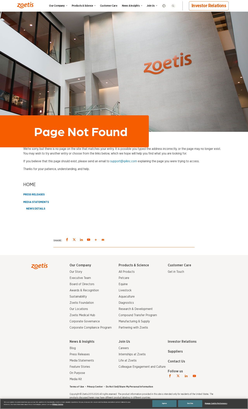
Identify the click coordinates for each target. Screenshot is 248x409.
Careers (124, 348)
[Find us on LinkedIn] (186, 376)
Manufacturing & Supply (134, 321)
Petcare (124, 278)
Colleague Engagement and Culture (142, 366)
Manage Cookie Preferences (216, 403)
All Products (127, 271)
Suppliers (175, 351)
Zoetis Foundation (82, 302)
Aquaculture (127, 296)
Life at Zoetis (128, 360)
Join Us (151, 5)
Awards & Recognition (84, 290)
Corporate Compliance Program (91, 327)
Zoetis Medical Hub (82, 315)
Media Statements (36, 202)
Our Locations (79, 309)
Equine (123, 284)
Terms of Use (77, 387)
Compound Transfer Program (138, 315)
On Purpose (77, 372)
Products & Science (82, 5)
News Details (35, 208)
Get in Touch (176, 271)
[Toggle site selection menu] (164, 5)
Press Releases (34, 194)
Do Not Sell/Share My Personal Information (129, 387)
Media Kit (76, 379)
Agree (164, 403)
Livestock (125, 290)
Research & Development (136, 309)
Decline (190, 403)
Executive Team (80, 278)
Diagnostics (126, 302)
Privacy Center (95, 387)
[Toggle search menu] (173, 5)
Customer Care (108, 5)
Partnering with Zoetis (133, 327)
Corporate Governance (85, 321)
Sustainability (78, 296)
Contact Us (176, 361)
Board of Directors (82, 284)
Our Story (76, 271)
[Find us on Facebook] (170, 376)
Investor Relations (208, 5)
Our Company (57, 5)
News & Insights (131, 5)
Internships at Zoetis (132, 354)
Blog (73, 348)
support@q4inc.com (123, 161)
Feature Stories (80, 366)
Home (29, 184)
